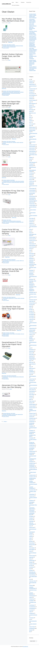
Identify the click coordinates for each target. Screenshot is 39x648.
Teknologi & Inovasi (33, 589)
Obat (30, 374)
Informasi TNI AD (32, 240)
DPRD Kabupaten (32, 162)
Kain (30, 251)
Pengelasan (31, 430)
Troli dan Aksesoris (32, 623)
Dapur (30, 125)
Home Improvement (33, 226)
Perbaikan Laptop (32, 491)
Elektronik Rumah (32, 167)
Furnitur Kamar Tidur (33, 185)
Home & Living (32, 224)
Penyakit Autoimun (5, 377)
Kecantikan (31, 270)
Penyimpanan (31, 446)
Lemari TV (31, 334)
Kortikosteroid (21, 376)
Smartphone (31, 567)
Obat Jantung (31, 389)
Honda (30, 229)
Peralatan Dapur (32, 467)
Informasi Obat (32, 238)
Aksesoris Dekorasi (32, 85)
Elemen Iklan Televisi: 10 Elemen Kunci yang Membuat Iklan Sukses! (32, 27)
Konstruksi (31, 304)
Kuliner (30, 306)
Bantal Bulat (31, 109)
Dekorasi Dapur (32, 127)
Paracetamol (4, 143)
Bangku (30, 105)
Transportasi (31, 613)
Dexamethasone (5, 376)
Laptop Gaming (32, 328)
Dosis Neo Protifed (6, 45)
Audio (30, 101)
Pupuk (30, 539)
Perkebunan (31, 500)
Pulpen (30, 538)
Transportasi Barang (33, 614)
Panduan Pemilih (32, 407)
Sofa (30, 568)
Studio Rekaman (32, 574)
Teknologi (31, 585)
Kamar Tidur (31, 255)
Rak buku (31, 541)
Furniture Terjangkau (33, 215)
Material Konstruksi (32, 345)
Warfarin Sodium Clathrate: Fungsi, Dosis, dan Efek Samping (12, 56)
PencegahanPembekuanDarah (15, 93)
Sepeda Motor (32, 560)
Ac (29, 79)
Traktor (30, 611)
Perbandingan (32, 494)
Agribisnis (31, 81)
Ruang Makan (31, 549)
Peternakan (31, 521)
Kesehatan (4, 44)
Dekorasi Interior (32, 128)
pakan (30, 399)
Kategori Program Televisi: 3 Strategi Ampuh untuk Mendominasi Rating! (32, 63)
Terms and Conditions (15, 5)
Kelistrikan (31, 271)
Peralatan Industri (32, 472)
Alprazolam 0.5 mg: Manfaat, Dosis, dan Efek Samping (13, 386)
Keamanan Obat (20, 414)
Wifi (30, 631)
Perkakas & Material (33, 497)
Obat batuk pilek (13, 46)
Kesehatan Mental (5, 415)
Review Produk (32, 544)
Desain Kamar (32, 149)
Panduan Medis (13, 375)
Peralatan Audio (32, 463)
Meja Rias (31, 356)
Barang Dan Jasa (32, 112)
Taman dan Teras (32, 580)
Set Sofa (30, 565)
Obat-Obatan (9, 44)
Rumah (30, 551)
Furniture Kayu (32, 203)
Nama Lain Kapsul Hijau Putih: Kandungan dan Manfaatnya (11, 104)
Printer (30, 525)
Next (5, 421)
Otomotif (31, 397)
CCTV (30, 122)
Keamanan (31, 258)
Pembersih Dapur (32, 418)
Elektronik (31, 165)
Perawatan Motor (32, 489)
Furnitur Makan (32, 188)
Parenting (31, 416)
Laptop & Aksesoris (33, 322)
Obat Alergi (8, 46)
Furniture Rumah (32, 212)
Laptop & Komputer (33, 325)
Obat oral (22, 333)
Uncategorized (32, 628)
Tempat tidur (31, 598)
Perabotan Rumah (32, 455)
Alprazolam (5, 414)
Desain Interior (32, 148)
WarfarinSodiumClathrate (6, 94)
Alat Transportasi (32, 95)
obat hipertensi (4, 182)
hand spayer (31, 220)
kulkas (30, 307)
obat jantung (9, 182)
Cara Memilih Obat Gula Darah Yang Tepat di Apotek (13, 308)
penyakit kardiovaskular (15, 182)
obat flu (18, 142)
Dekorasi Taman (32, 144)
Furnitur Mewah (32, 190)
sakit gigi (7, 261)
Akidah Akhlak (32, 84)
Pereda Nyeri (13, 259)
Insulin (11, 333)
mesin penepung (32, 363)
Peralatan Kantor (32, 475)
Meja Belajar (31, 349)
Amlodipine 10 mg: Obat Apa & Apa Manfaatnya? (13, 192)
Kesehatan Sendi (32, 299)
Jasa (30, 250)
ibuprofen (4, 142)
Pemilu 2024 (31, 419)
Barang (30, 111)
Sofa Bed (31, 570)
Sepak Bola (31, 557)
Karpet (30, 256)
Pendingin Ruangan (33, 427)
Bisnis (30, 117)
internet (30, 248)
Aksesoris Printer (32, 88)
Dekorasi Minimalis (32, 139)
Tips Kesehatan (32, 608)
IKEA (30, 231)
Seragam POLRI (32, 563)
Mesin (30, 360)
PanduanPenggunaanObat (6, 93)
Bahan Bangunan (32, 103)
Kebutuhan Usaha (32, 267)
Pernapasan (31, 516)
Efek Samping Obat (12, 45)
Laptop (30, 320)
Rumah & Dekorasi (32, 552)
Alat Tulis (31, 96)
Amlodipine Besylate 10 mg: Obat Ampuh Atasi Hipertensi (12, 153)
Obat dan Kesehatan (33, 385)
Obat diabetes (18, 333)
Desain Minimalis (32, 151)
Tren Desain (31, 617)
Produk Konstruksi (32, 529)
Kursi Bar (31, 309)
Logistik (30, 336)
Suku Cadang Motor (33, 576)
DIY (29, 160)
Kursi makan (31, 317)
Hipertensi (4, 180)
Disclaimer (22, 2)
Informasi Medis (32, 237)
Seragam (31, 562)
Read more (10, 42)
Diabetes (4, 332)
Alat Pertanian (32, 93)
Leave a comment (6, 47)
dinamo (30, 159)
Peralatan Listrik (32, 476)
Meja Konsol (31, 351)
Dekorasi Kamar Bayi (33, 133)
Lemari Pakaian (32, 332)
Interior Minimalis (32, 245)
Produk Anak (31, 527)
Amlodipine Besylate (6, 181)
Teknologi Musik (32, 595)
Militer (30, 366)
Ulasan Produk (32, 626)
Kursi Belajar (31, 312)
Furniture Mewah (32, 205)
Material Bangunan (32, 342)
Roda (30, 546)
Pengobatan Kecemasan (12, 415)
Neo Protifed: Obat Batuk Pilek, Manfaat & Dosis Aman (13, 20)
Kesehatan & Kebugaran (7, 413)
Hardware (31, 221)
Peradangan (31, 461)
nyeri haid (17, 260)
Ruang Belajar (31, 547)
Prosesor (31, 534)
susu (30, 579)
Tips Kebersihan (32, 606)
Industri (30, 232)
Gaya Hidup (31, 218)
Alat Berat (31, 92)
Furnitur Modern (32, 191)
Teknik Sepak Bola (32, 582)
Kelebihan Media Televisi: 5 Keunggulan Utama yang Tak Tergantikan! (32, 56)
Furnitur (30, 179)
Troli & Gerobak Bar (33, 621)
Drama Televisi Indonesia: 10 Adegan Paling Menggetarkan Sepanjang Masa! (32, 44)
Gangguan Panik (14, 414)
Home (13, 2)
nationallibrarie (6, 4)
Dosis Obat (10, 376)
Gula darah (8, 333)
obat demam (14, 142)
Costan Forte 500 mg (12, 260)
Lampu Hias (31, 319)
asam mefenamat (6, 260)
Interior (30, 242)
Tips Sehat (13, 44)
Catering (30, 120)
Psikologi (31, 536)
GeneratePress (25, 646)
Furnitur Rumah (32, 196)
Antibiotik (31, 98)
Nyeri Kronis (31, 372)
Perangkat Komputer (33, 484)
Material (30, 340)
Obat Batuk (31, 380)
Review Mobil (31, 542)
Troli (30, 619)
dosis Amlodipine (12, 181)
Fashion (30, 176)
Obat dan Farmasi (32, 382)
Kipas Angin (31, 301)
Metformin (14, 333)
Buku (30, 119)
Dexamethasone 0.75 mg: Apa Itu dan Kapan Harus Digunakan (12, 344)
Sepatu (30, 558)
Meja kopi (31, 352)
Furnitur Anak (31, 181)
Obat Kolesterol (32, 391)
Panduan (31, 402)
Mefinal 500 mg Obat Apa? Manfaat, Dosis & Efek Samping (12, 271)
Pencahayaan (31, 421)
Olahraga (31, 396)
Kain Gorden (31, 253)
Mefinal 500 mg (11, 298)
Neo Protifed (4, 46)
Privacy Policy (28, 2)
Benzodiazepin (9, 414)
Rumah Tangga (32, 555)
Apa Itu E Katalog (32, 100)
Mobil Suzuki (31, 368)
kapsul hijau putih (9, 142)
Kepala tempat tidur (33, 276)
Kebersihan (31, 260)
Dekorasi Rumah (32, 141)
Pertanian (31, 519)
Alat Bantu (31, 90)
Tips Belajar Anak (32, 602)
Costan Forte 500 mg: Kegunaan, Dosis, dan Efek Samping (12, 231)
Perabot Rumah (32, 451)
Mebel (17, 2)
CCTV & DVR (31, 123)
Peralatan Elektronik (33, 469)
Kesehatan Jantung (33, 296)
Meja (30, 347)
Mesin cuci (31, 362)
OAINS (21, 260)
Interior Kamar (32, 243)
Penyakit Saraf (32, 445)
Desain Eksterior (32, 146)
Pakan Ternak (31, 401)
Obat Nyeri (21, 142)
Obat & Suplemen (32, 376)
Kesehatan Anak (32, 292)
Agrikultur (31, 82)
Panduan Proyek (32, 413)
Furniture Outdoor (32, 209)
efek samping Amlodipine (20, 181)
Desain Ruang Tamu (33, 154)
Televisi (30, 597)
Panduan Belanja (32, 404)
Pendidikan (31, 426)
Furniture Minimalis (32, 206)
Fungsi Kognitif (32, 177)
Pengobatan (13, 141)
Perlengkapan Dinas (33, 504)
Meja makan (31, 354)
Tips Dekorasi (31, 605)
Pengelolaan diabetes (5, 334)
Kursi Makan (31, 316)
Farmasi (30, 174)
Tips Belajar (31, 600)
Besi (30, 115)
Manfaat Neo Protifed (19, 45)
